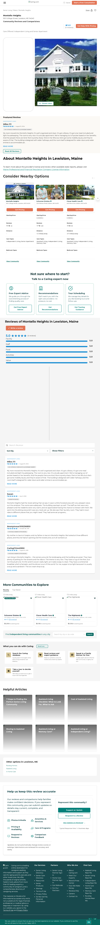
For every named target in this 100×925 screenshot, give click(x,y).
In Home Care (11, 772)
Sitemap (39, 888)
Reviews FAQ (74, 891)
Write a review (17, 328)
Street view (47, 103)
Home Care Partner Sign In (57, 880)
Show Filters (58, 451)
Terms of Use (8, 910)
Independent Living (9, 121)
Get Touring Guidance (80, 308)
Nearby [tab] (6, 590)
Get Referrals (57, 885)
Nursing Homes (11, 765)
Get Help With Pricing (86, 26)
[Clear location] (84, 634)
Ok (89, 922)
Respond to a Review (74, 816)
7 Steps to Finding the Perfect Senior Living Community (16, 702)
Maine (15, 10)
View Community (12, 261)
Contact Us (73, 896)
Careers (72, 894)
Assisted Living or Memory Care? (47, 730)
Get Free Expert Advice (20, 308)
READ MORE (8, 146)
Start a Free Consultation (84, 3)
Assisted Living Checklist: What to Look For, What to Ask (50, 702)
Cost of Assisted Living (81, 699)
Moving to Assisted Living (15, 730)
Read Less (41, 646)
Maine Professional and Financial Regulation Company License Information (36, 169)
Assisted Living (11, 768)
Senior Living (7, 10)
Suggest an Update (74, 810)
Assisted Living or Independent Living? (80, 730)
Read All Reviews (12, 151)
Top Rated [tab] (16, 590)
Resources (40, 881)
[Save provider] (95, 10)
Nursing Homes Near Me (90, 898)
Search (89, 634)
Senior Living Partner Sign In (57, 873)
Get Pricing (20, 210)
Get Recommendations (50, 308)
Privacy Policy (22, 910)
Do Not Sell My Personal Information (42, 899)
